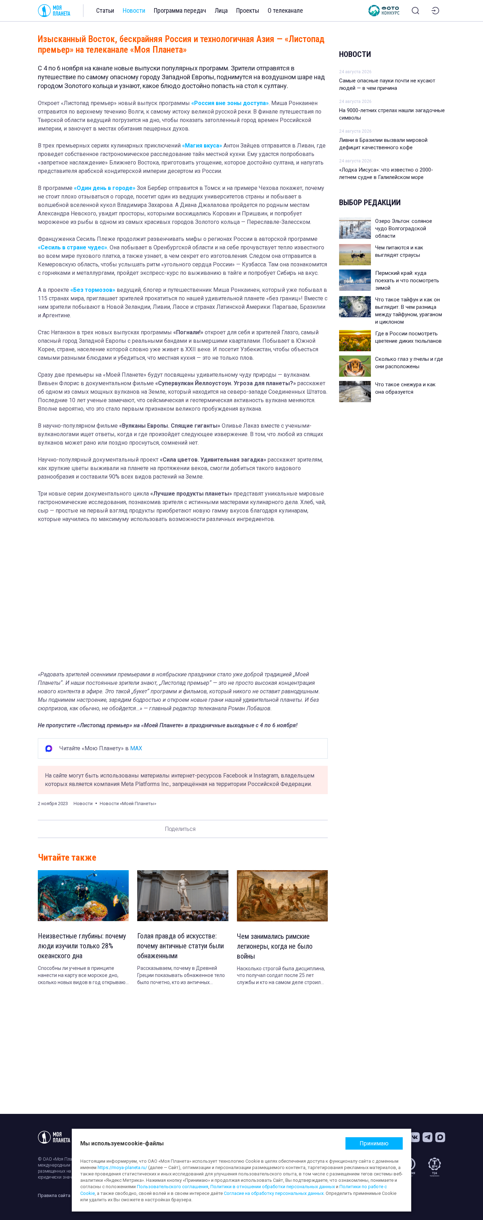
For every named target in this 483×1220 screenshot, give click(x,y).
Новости (134, 10)
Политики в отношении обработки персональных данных (272, 1186)
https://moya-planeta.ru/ (122, 1167)
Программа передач (180, 10)
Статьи (105, 10)
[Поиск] (415, 10)
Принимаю (374, 1143)
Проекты (247, 10)
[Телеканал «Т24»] (434, 1167)
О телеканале (285, 10)
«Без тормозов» (92, 290)
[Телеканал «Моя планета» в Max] (440, 1137)
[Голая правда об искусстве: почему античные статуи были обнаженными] (182, 895)
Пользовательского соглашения (172, 1186)
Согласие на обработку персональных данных (274, 1193)
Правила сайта (54, 1195)
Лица (221, 10)
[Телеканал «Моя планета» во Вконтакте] (415, 1137)
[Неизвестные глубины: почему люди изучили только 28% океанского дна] (83, 895)
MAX (136, 748)
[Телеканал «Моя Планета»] (54, 10)
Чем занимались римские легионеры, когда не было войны (275, 946)
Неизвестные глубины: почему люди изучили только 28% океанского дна (82, 946)
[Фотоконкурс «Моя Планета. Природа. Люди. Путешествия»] (384, 10)
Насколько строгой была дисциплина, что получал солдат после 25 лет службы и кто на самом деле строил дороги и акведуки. (281, 976)
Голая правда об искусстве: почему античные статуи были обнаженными (180, 946)
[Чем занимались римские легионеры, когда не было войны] (282, 895)
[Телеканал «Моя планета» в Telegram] (427, 1137)
